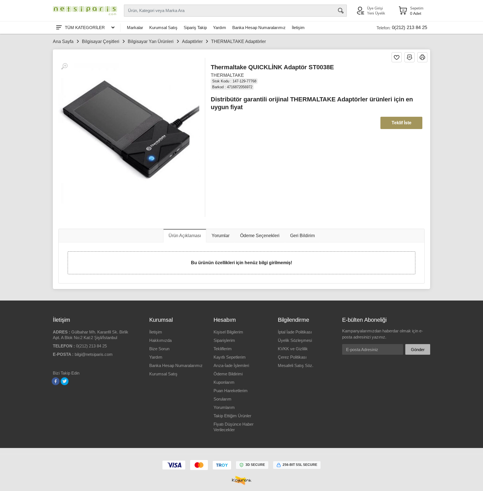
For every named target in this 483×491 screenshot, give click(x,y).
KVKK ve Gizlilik (293, 348)
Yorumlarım (224, 407)
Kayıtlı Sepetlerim (230, 357)
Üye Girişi (375, 8)
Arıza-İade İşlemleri (231, 365)
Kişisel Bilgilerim (228, 332)
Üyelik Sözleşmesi (295, 340)
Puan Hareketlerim (231, 390)
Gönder (418, 349)
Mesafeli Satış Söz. (295, 365)
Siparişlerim (224, 340)
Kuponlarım (224, 382)
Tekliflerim (223, 348)
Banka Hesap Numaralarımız (259, 27)
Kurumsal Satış (163, 27)
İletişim (298, 27)
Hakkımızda (160, 340)
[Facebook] (56, 381)
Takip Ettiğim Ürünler (232, 415)
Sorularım (222, 399)
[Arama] (341, 10)
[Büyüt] (64, 66)
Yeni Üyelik (376, 13)
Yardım (219, 27)
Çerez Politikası (292, 357)
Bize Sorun (159, 348)
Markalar (135, 27)
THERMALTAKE (227, 75)
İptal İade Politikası (295, 332)
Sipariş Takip (195, 27)
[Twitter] (64, 381)
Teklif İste (401, 122)
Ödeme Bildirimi (228, 373)
